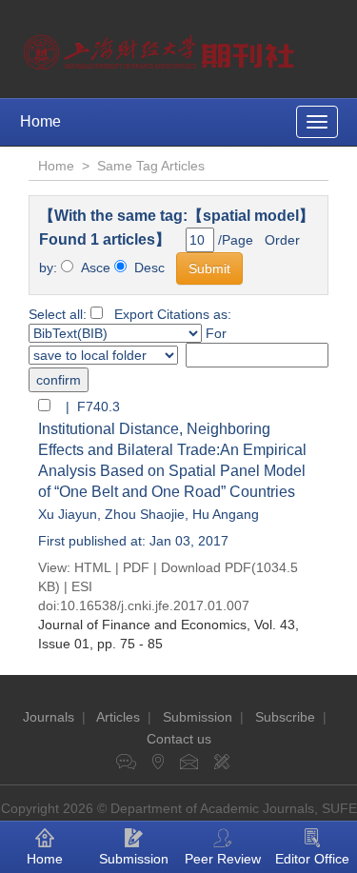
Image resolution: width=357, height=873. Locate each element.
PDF (136, 567)
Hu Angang (225, 514)
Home (40, 121)
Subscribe (285, 716)
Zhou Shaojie (145, 514)
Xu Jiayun (67, 514)
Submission (197, 716)
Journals (48, 716)
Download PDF (206, 567)
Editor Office (312, 858)
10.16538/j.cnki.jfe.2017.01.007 (154, 605)
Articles (118, 716)
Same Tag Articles (151, 165)
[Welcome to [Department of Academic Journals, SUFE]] (161, 47)
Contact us (179, 738)
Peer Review (223, 858)
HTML (92, 567)
